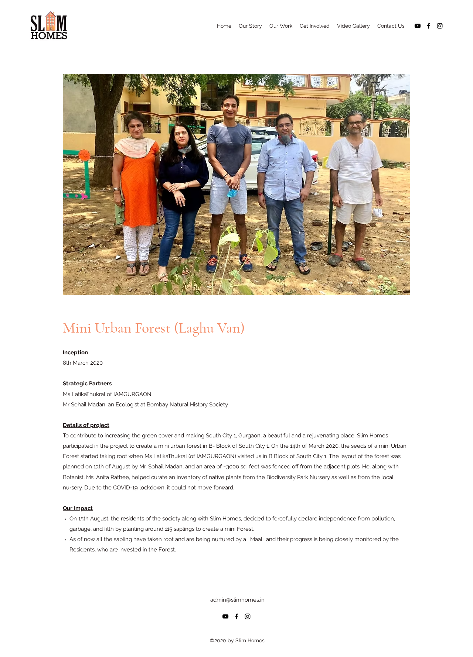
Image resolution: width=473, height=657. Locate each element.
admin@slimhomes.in (237, 599)
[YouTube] (417, 26)
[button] (250, 25)
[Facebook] (428, 26)
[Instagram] (439, 26)
